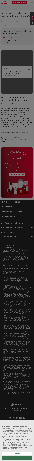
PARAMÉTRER (16, 453)
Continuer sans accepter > (27, 422)
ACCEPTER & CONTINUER (17, 458)
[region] (17, 440)
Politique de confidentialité (10, 449)
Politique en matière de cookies (12, 447)
